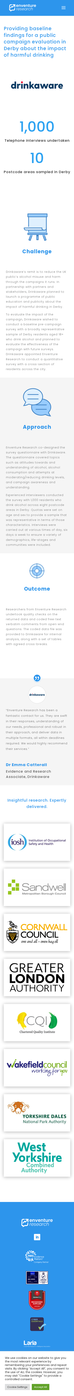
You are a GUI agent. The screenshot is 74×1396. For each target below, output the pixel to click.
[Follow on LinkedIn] (37, 1237)
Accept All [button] (40, 1387)
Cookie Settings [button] (17, 1387)
